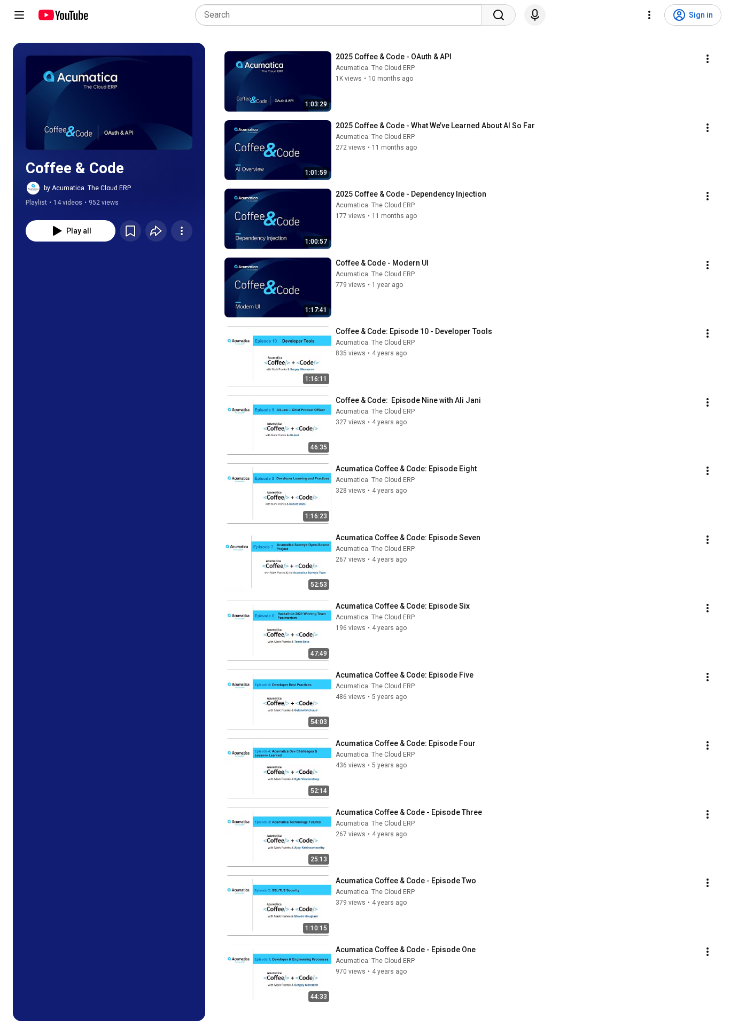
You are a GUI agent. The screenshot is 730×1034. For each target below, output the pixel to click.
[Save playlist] (130, 231)
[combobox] (341, 15)
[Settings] (649, 15)
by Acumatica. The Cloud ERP (87, 188)
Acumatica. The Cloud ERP (375, 68)
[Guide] (19, 15)
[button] (109, 103)
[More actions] (181, 231)
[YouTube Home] (63, 15)
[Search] (499, 15)
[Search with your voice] (535, 15)
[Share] (156, 231)
